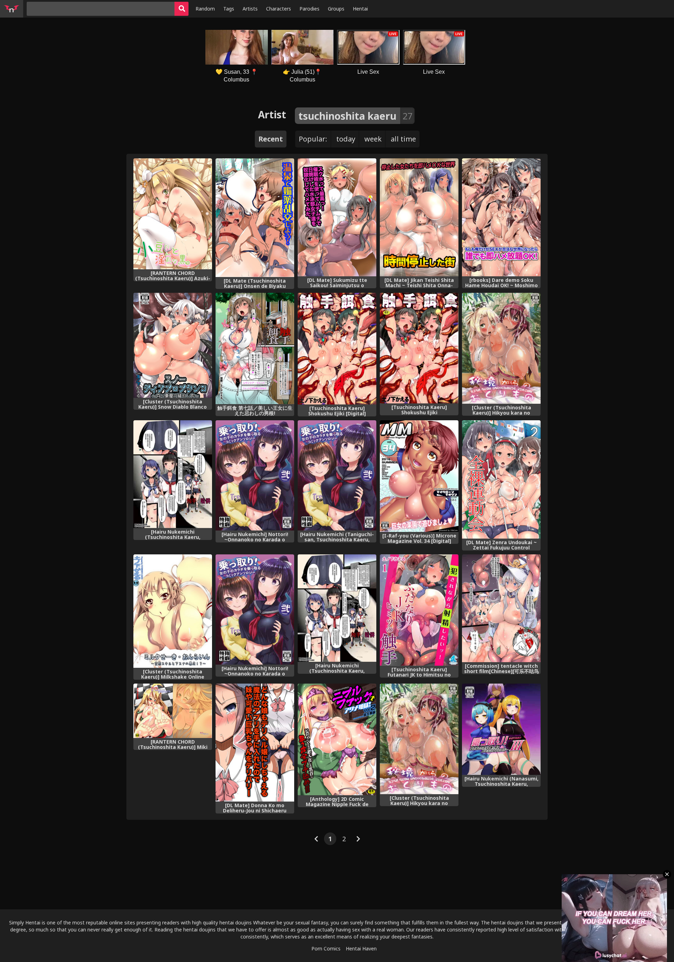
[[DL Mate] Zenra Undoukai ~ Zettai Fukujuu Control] (501, 479)
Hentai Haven (361, 948)
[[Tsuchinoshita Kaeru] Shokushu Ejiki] (419, 348)
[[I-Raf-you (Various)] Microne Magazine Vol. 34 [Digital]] (419, 476)
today (345, 139)
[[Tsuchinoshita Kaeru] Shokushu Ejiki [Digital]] (337, 348)
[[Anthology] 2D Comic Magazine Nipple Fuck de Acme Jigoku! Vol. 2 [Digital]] (337, 739)
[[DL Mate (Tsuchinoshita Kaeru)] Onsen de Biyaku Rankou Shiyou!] (255, 217)
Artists (250, 8)
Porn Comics (326, 948)
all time (403, 139)
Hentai (360, 8)
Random (205, 8)
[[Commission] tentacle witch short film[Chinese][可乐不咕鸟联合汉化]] (501, 608)
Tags (228, 8)
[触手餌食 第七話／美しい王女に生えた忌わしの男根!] (255, 348)
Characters (278, 8)
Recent (270, 139)
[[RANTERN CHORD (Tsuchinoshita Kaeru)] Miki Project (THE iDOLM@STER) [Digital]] (172, 711)
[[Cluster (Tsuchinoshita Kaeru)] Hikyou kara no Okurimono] (501, 348)
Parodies (309, 8)
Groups (336, 8)
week (373, 139)
